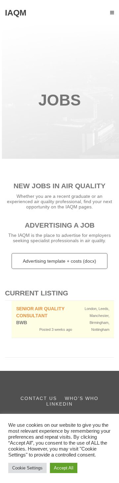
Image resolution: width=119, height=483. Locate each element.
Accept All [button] (63, 467)
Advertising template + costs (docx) (59, 261)
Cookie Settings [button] (27, 467)
